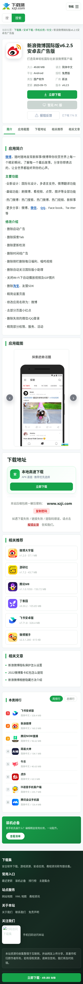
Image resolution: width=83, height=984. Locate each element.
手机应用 (40, 30)
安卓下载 (28, 30)
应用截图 (23, 129)
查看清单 (15, 836)
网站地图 (7, 896)
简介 (9, 129)
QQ (42, 208)
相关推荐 (57, 129)
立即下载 (55, 95)
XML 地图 (21, 896)
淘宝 (16, 286)
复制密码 (41, 511)
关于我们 (7, 912)
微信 (34, 208)
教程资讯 (34, 896)
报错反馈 (46, 115)
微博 (8, 157)
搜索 (18, 18)
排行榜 (32, 880)
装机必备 (20, 880)
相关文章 (74, 129)
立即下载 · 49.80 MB (41, 978)
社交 (49, 30)
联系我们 (20, 912)
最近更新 (7, 880)
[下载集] (20, 6)
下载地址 (40, 129)
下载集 (17, 30)
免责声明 (34, 912)
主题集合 (44, 880)
